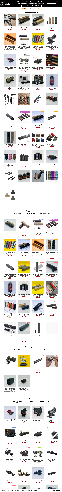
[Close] (60, 490)
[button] (40, 225)
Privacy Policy (36, 490)
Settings (54, 490)
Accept (58, 490)
